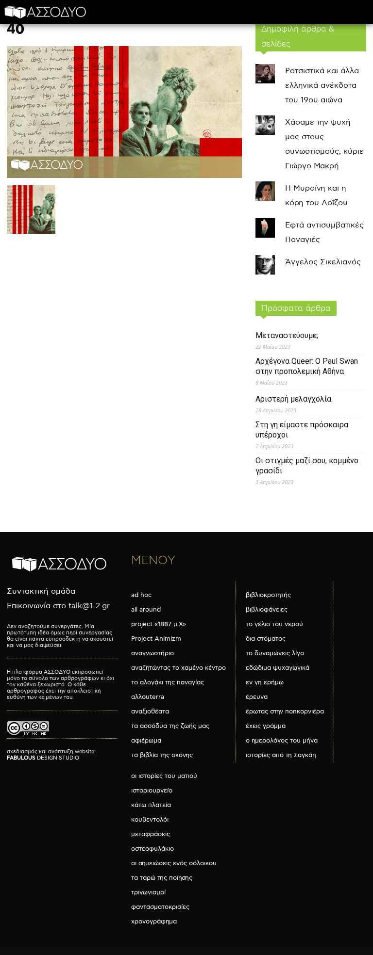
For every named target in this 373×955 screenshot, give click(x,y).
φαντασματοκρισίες (160, 907)
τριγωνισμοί (148, 892)
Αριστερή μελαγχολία (293, 399)
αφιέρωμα (146, 741)
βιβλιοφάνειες (267, 610)
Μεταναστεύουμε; (286, 335)
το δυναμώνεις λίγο (275, 653)
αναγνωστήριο (152, 653)
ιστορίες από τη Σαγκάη (281, 755)
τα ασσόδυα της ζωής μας (170, 726)
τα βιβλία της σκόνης (162, 755)
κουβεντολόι (150, 820)
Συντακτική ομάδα (41, 591)
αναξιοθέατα (150, 711)
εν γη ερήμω (265, 682)
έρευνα (257, 697)
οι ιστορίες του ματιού (164, 776)
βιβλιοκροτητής (268, 595)
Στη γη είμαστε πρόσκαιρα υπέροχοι (301, 429)
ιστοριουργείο (151, 790)
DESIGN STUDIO (43, 758)
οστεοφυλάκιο (152, 849)
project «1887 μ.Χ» (158, 624)
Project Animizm (156, 639)
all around (146, 610)
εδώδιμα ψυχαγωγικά (277, 668)
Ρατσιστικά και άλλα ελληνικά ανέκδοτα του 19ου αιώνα (322, 85)
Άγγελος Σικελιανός (323, 262)
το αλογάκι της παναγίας (167, 682)
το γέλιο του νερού (274, 624)
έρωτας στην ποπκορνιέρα (285, 711)
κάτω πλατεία (151, 805)
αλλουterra (147, 697)
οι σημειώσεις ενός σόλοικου (174, 863)
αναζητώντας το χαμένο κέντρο (178, 668)
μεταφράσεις (150, 834)
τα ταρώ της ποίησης (161, 878)
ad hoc (141, 595)
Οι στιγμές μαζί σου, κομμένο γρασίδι (306, 465)
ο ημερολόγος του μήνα (282, 741)
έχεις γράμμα (266, 726)
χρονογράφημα (154, 921)
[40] (124, 175)
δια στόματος (266, 639)
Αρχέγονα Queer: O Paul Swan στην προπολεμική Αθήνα (306, 366)
